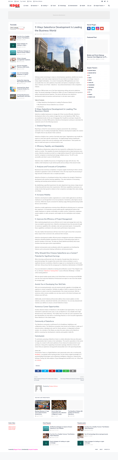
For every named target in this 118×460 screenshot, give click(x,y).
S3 (89, 75)
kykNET (90, 94)
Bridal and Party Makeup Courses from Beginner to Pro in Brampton (97, 56)
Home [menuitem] (26, 5)
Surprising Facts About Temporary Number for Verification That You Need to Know (23, 88)
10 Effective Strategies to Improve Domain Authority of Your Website (24, 51)
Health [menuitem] (83, 5)
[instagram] (107, 1)
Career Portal (11, 429)
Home (11, 1)
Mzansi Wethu (92, 73)
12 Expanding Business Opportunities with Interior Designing (24, 95)
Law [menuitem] (90, 5)
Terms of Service (38, 1)
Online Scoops (11, 428)
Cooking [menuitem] (45, 5)
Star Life (90, 82)
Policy (30, 1)
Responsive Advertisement (59, 15)
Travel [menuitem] (54, 5)
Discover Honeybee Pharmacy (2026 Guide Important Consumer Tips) (24, 66)
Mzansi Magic (92, 70)
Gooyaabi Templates (33, 449)
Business (40, 23)
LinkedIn (39, 360)
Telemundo (91, 85)
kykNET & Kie (91, 97)
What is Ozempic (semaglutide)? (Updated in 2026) (23, 59)
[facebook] (102, 1)
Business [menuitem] (35, 5)
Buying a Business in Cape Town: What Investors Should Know (42, 413)
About (17, 1)
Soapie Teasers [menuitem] (99, 5)
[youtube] (102, 28)
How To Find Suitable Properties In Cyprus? (22, 73)
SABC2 (90, 80)
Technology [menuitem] (63, 5)
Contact (24, 1)
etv (89, 92)
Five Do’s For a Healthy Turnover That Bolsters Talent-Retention (23, 37)
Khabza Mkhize (39, 34)
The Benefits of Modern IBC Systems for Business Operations (75, 413)
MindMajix (37, 354)
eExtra (90, 89)
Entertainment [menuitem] (73, 5)
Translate (21, 29)
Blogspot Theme (17, 449)
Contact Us (107, 449)
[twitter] (105, 1)
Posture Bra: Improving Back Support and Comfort (24, 81)
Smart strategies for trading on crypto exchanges (22, 44)
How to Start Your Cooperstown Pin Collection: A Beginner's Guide (59, 413)
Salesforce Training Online (51, 270)
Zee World (91, 87)
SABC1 (90, 77)
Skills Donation (12, 426)
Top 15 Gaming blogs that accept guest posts (96, 434)
